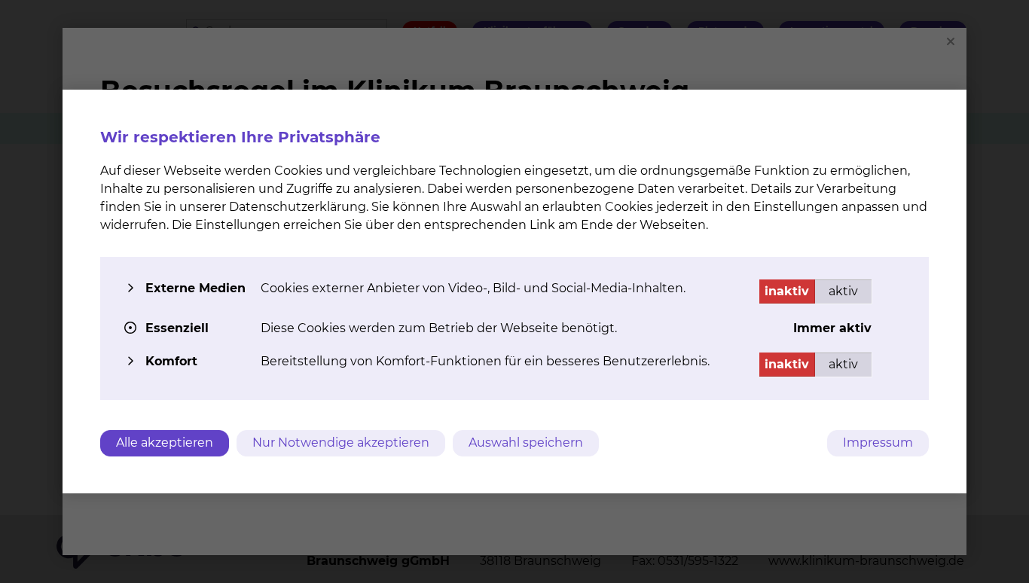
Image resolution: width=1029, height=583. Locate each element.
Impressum (878, 442)
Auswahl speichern (526, 442)
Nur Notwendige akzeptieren (340, 442)
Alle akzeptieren (164, 442)
